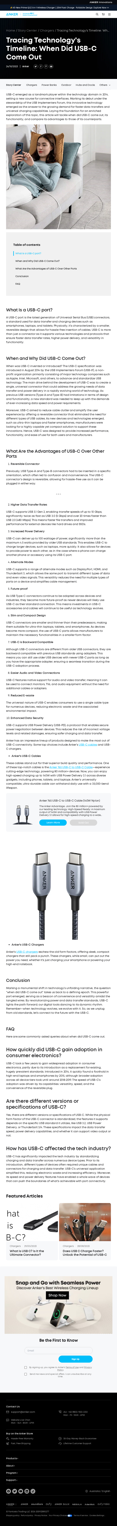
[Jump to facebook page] (8, 1491)
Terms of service (81, 1515)
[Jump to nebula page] (77, 1504)
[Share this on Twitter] (36, 66)
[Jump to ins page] (26, 1491)
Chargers (47, 31)
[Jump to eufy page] (49, 1504)
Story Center (27, 31)
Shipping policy (12, 1515)
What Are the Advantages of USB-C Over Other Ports (46, 268)
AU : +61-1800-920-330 (75, 1412)
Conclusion (22, 276)
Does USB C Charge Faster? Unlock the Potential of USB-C (85, 1253)
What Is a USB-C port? (28, 253)
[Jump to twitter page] (14, 1491)
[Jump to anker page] (10, 1504)
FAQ (17, 283)
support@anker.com (23, 1412)
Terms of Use (72, 1367)
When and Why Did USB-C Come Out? (37, 261)
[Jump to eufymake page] (104, 1504)
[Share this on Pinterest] (46, 66)
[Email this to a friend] (51, 66)
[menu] (109, 14)
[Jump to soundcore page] (37, 1504)
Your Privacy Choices (58, 1515)
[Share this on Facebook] (41, 66)
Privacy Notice (41, 1515)
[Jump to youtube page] (20, 1491)
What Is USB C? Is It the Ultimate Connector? (27, 1253)
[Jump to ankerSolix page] (62, 1504)
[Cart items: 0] (103, 14)
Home (10, 31)
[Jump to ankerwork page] (90, 1504)
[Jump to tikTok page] (32, 1491)
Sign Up (76, 1359)
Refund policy (27, 1515)
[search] (97, 14)
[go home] (21, 14)
